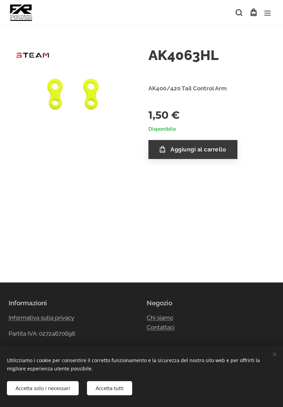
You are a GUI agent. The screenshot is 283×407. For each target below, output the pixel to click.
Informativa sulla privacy (41, 317)
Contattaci (161, 327)
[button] (239, 12)
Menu (267, 13)
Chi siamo (160, 317)
